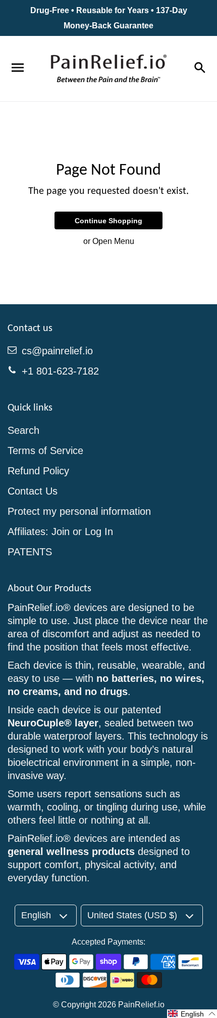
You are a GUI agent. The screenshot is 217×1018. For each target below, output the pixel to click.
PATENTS (30, 551)
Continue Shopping (108, 221)
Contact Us (33, 491)
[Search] (199, 68)
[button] (192, 1013)
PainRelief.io (141, 1004)
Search (23, 430)
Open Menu (113, 241)
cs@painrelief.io (57, 350)
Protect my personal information (79, 511)
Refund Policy (38, 470)
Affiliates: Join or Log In (60, 531)
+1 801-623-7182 (60, 371)
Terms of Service (45, 450)
